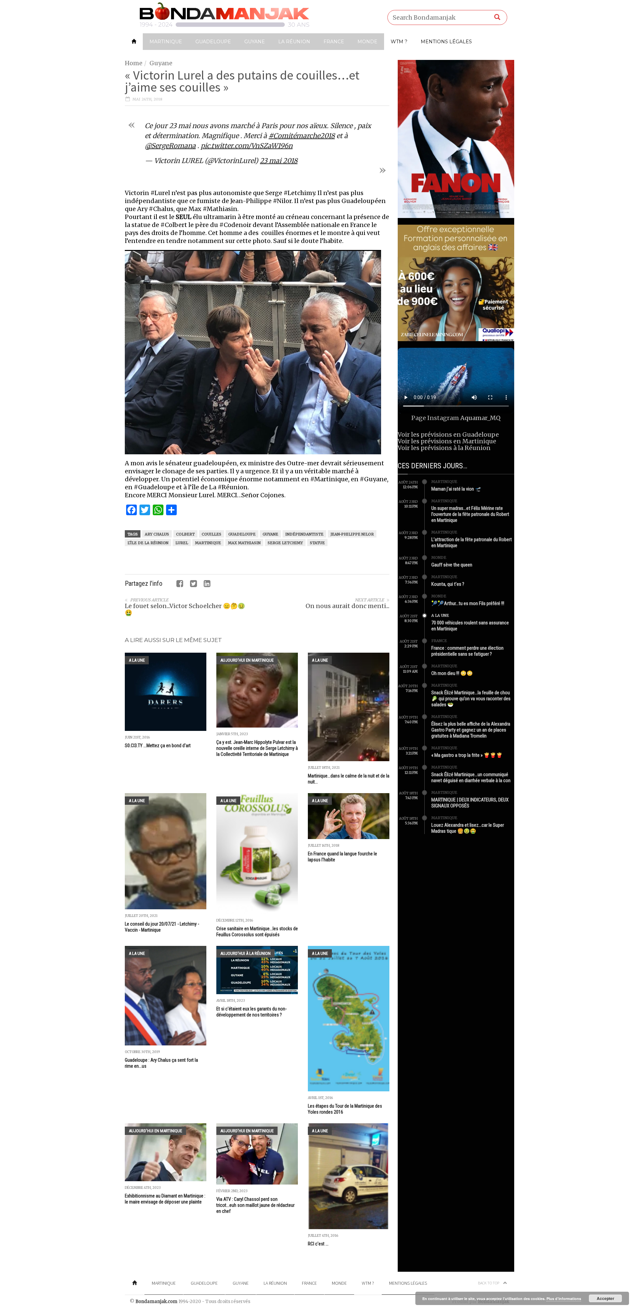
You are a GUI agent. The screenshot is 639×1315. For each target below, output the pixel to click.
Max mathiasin (244, 543)
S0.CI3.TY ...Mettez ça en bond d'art (158, 745)
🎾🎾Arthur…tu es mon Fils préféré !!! (467, 603)
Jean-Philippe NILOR (352, 534)
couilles (211, 534)
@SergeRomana (170, 145)
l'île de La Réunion (147, 543)
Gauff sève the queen (451, 565)
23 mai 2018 (279, 160)
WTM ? (399, 42)
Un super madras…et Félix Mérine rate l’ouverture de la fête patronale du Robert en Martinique (470, 514)
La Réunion (294, 42)
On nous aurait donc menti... (347, 606)
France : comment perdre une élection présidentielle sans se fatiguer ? (467, 651)
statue (317, 543)
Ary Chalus (157, 534)
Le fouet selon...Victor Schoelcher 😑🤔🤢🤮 (185, 609)
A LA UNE (137, 660)
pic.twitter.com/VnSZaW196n (247, 145)
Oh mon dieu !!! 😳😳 (452, 673)
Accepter (605, 1298)
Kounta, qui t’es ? (447, 584)
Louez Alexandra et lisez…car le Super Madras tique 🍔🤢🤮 (467, 828)
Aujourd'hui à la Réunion (245, 953)
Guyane (254, 42)
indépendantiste (304, 534)
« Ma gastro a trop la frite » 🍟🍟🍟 (467, 755)
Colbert (185, 534)
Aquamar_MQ (480, 418)
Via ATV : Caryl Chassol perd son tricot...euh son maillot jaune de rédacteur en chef (255, 1205)
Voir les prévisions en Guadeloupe (448, 434)
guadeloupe (242, 534)
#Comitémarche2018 (302, 135)
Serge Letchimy (285, 543)
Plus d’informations (563, 1298)
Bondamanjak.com (156, 1301)
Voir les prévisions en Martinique (447, 441)
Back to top (489, 1282)
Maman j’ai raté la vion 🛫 (456, 489)
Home (133, 63)
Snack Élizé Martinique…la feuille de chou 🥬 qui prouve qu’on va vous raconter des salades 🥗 (471, 699)
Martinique (165, 42)
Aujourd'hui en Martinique (247, 660)
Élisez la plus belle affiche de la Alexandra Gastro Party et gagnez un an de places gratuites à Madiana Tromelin (470, 730)
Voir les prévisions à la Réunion (444, 448)
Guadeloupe (213, 42)
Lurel (181, 543)
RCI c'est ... (318, 1243)
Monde (367, 42)
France (333, 42)
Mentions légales (446, 42)
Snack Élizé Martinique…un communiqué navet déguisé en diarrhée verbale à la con (471, 777)
